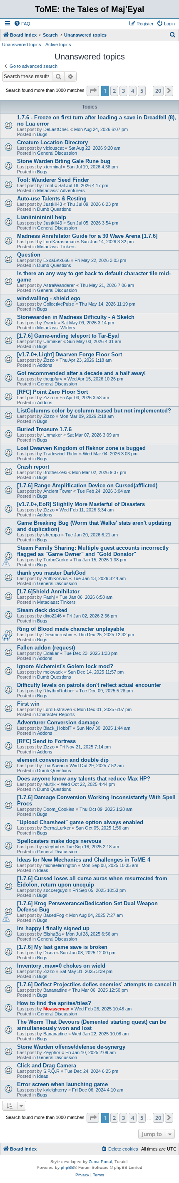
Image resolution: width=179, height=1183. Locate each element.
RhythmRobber (58, 690)
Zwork (49, 322)
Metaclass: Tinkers (56, 246)
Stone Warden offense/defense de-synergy (71, 1047)
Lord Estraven (57, 709)
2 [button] (114, 90)
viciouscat (53, 148)
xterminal (52, 166)
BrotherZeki (55, 472)
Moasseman (56, 1008)
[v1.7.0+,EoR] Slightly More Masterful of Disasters (81, 504)
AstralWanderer (59, 285)
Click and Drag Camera (46, 1065)
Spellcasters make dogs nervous (59, 841)
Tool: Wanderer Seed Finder (53, 180)
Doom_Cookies (59, 809)
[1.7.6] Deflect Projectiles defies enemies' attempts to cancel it (96, 984)
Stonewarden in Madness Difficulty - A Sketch (75, 317)
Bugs (42, 134)
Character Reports (56, 714)
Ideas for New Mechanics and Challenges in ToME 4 (83, 860)
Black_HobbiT (57, 728)
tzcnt (48, 185)
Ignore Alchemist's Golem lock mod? (65, 666)
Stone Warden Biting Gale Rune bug (63, 161)
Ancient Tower (57, 491)
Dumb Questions (54, 209)
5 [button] (141, 90)
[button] (93, 91)
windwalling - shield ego (48, 298)
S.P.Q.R (51, 1071)
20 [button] (158, 90)
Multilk (49, 784)
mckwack (53, 671)
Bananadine (55, 990)
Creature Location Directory (52, 142)
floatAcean (54, 765)
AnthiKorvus (55, 578)
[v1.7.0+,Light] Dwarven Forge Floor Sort (69, 354)
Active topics (58, 44)
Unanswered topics (21, 44)
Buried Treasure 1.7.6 (44, 429)
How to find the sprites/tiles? (54, 1003)
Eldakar (51, 653)
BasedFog (53, 915)
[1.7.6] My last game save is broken (62, 947)
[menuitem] (22, 24)
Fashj (49, 597)
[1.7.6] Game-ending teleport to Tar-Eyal (68, 336)
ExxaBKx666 (56, 260)
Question (28, 255)
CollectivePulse (58, 303)
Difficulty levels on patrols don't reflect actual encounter (89, 685)
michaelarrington (60, 865)
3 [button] (123, 90)
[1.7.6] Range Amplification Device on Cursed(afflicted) (87, 485)
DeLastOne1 (56, 129)
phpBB (67, 1167)
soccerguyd (55, 890)
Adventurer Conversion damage (58, 722)
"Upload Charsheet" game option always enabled (80, 822)
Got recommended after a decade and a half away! (81, 373)
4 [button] (132, 90)
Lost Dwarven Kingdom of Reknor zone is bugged (81, 448)
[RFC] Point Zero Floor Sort (52, 392)
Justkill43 (52, 204)
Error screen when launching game (62, 1084)
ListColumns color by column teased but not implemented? (94, 411)
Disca (49, 952)
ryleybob (52, 846)
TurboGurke (55, 559)
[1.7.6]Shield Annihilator (48, 591)
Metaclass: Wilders (56, 327)
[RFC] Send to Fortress (46, 741)
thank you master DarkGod (51, 573)
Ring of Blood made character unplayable (70, 629)
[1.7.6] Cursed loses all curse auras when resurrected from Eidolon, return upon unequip (92, 881)
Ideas (42, 870)
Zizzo (49, 360)
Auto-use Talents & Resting (52, 198)
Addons (44, 365)
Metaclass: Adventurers (61, 190)
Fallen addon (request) (46, 648)
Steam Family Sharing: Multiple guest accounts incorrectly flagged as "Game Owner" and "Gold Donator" (93, 551)
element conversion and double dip (63, 760)
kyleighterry (55, 1089)
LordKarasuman (59, 241)
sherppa (51, 534)
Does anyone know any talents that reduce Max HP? (83, 778)
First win (28, 704)
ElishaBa (52, 933)
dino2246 (52, 615)
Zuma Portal (100, 1161)
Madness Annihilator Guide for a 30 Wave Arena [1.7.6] (87, 236)
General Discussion (57, 153)
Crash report (33, 467)
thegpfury (52, 378)
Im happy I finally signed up (53, 928)
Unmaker (52, 341)
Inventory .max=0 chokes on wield (61, 966)
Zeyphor (51, 1052)
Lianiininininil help (41, 217)
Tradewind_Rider (60, 453)
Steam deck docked (42, 610)
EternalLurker (57, 827)
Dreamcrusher (58, 634)
